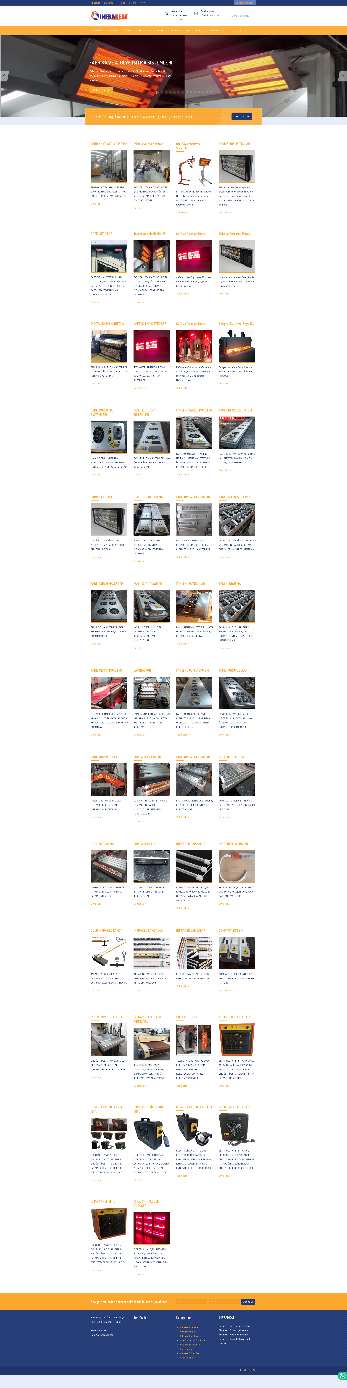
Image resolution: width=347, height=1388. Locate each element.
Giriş (143, 2)
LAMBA (98, 30)
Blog (123, 2)
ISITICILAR (235, 30)
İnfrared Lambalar (189, 1327)
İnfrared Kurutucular (190, 1335)
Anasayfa (95, 2)
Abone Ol (248, 1301)
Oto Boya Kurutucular (191, 1344)
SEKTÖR (161, 30)
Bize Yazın (243, 116)
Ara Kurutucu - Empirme (192, 1340)
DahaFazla (96, 203)
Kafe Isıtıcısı (186, 1348)
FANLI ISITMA (215, 30)
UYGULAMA (143, 30)
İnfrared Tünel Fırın (190, 1353)
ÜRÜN (127, 30)
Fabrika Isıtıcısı (187, 1357)
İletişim (132, 2)
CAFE (199, 30)
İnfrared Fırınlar (188, 1331)
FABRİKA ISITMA (180, 30)
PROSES (113, 30)
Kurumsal (109, 2)
